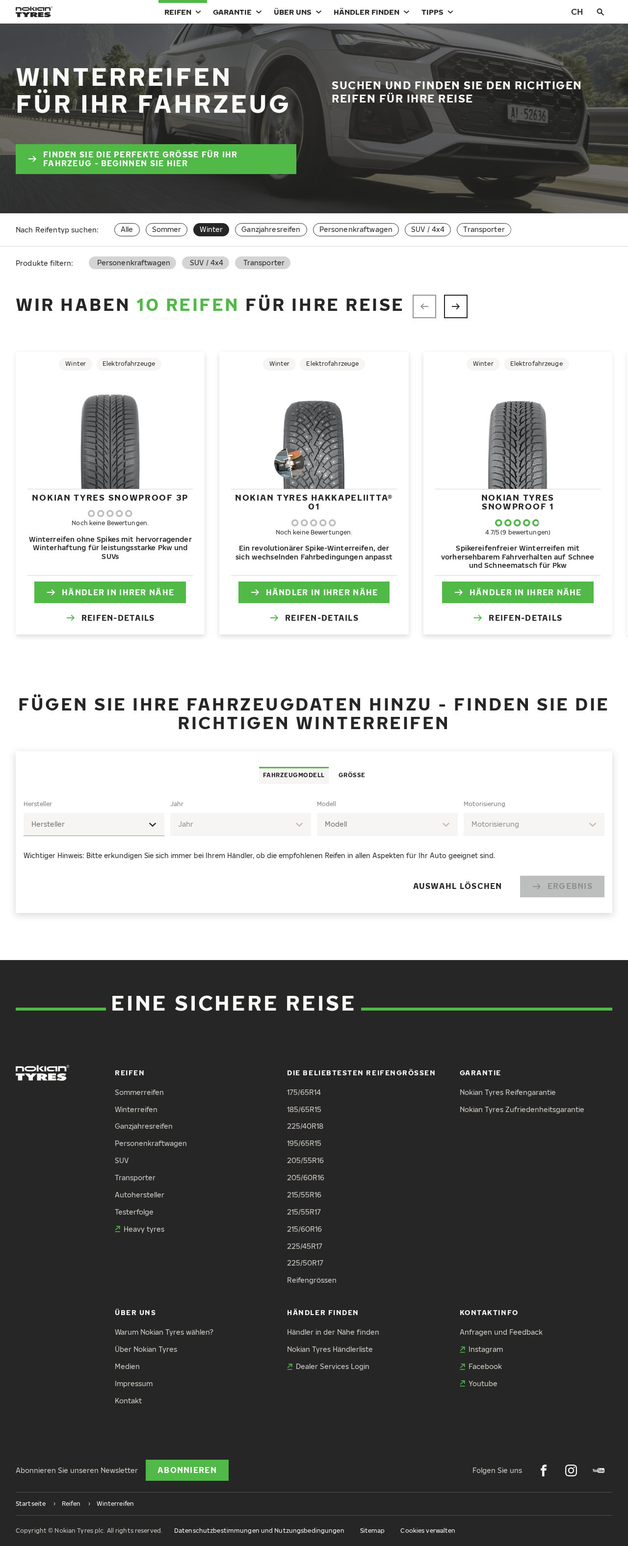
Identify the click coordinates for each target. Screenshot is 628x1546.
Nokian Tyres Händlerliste (330, 1349)
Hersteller (38, 804)
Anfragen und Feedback (501, 1332)
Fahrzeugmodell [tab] (294, 775)
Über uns (293, 11)
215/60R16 (304, 1229)
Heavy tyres (144, 1229)
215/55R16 (304, 1195)
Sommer (167, 229)
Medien (127, 1366)
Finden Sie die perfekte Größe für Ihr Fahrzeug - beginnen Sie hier (140, 159)
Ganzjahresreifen (270, 229)
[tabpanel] (314, 848)
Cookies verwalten (427, 1530)
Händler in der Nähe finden (333, 1332)
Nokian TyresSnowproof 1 (517, 501)
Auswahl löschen (457, 886)
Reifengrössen (312, 1280)
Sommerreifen (139, 1092)
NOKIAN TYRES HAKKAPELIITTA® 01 (314, 501)
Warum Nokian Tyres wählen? (164, 1332)
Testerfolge (134, 1212)
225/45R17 (304, 1246)
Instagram (486, 1349)
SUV (122, 1160)
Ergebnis (570, 886)
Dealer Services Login (332, 1366)
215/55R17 (304, 1212)
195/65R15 (304, 1143)
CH (577, 11)
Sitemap (372, 1530)
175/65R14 (304, 1092)
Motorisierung (484, 804)
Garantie (232, 11)
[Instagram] (571, 1470)
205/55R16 (305, 1160)
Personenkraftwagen (356, 229)
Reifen (177, 11)
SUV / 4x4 (428, 229)
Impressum (134, 1383)
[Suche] (600, 12)
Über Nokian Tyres (146, 1349)
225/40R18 (305, 1126)
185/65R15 (304, 1109)
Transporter (484, 229)
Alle (127, 229)
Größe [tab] (352, 775)
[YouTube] (598, 1470)
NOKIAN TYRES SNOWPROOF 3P (110, 497)
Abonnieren (187, 1470)
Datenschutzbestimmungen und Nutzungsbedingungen (259, 1530)
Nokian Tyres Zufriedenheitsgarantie (522, 1109)
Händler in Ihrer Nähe (118, 592)
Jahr (176, 804)
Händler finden (366, 11)
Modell (326, 804)
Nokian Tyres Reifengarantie (508, 1092)
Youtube (483, 1383)
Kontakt (128, 1400)
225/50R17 (305, 1263)
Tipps (432, 11)
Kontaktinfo (489, 1312)
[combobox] (94, 824)
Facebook (485, 1366)
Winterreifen (136, 1109)
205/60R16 (305, 1177)
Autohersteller (139, 1195)
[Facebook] (543, 1470)
